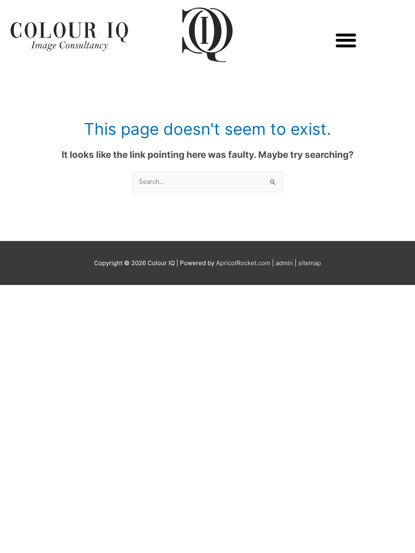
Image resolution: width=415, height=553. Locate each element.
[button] (346, 40)
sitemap (309, 263)
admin (284, 263)
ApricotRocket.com (243, 263)
